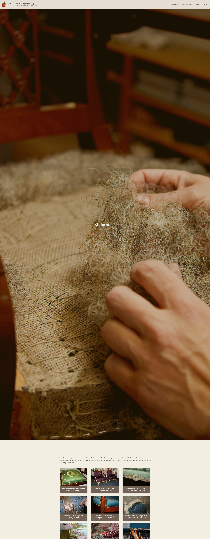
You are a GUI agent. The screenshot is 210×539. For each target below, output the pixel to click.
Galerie (197, 4)
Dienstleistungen (187, 4)
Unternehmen (174, 4)
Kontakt (205, 4)
